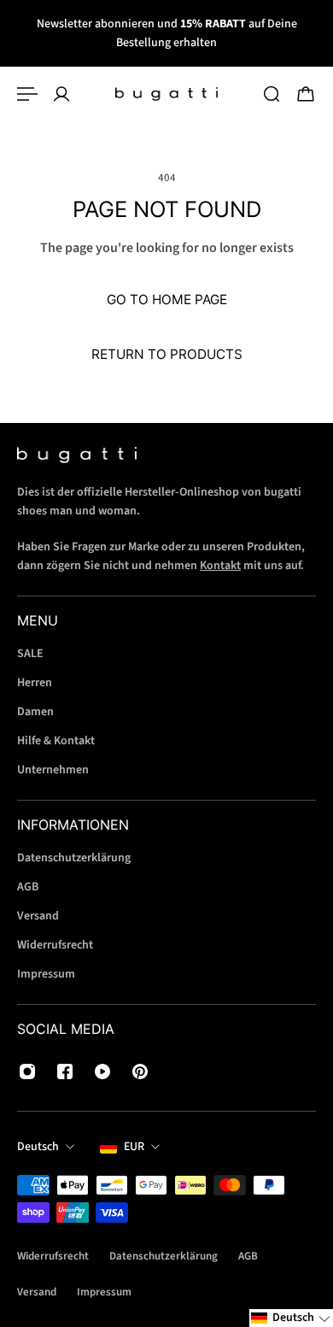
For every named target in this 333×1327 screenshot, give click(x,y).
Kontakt (220, 565)
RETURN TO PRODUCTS (166, 354)
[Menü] (27, 94)
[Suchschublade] (271, 94)
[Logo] (166, 94)
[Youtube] (102, 1071)
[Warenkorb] (306, 94)
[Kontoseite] (61, 94)
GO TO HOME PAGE (167, 299)
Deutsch (38, 1146)
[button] (291, 1318)
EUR (134, 1146)
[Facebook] (65, 1071)
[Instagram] (27, 1071)
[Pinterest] (140, 1071)
